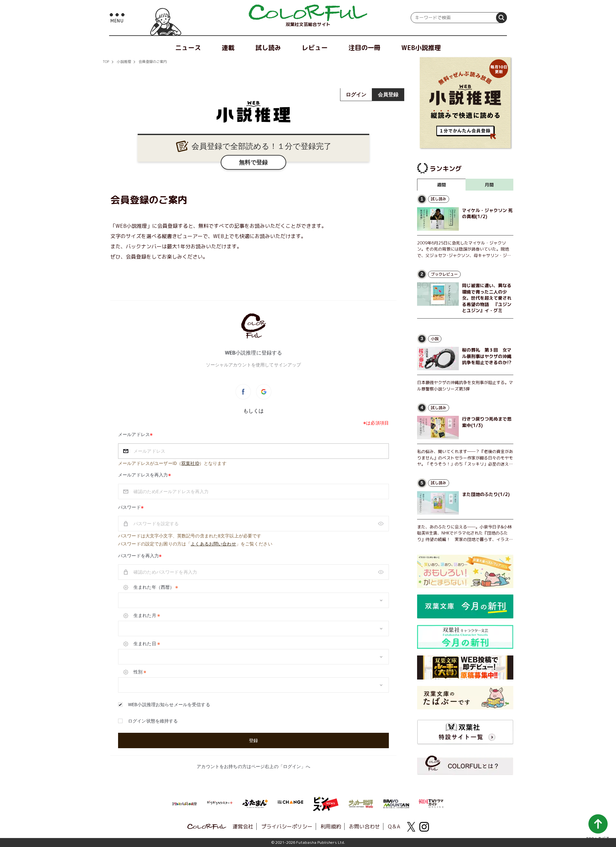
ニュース (188, 47)
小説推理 (124, 61)
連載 (228, 47)
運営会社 (243, 826)
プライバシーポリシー (286, 826)
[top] (308, 12)
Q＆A (394, 826)
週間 (441, 185)
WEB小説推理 (421, 47)
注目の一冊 (364, 47)
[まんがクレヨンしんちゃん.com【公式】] (184, 803)
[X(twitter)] (411, 827)
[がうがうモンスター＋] (220, 804)
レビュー (315, 47)
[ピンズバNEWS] (325, 800)
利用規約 (331, 826)
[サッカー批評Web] (361, 802)
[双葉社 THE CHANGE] (290, 804)
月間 (489, 185)
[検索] (501, 17)
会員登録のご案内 (153, 61)
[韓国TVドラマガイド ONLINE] (431, 802)
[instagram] (424, 827)
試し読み (268, 47)
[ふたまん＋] (255, 803)
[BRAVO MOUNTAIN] (396, 803)
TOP (106, 61)
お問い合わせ (364, 826)
